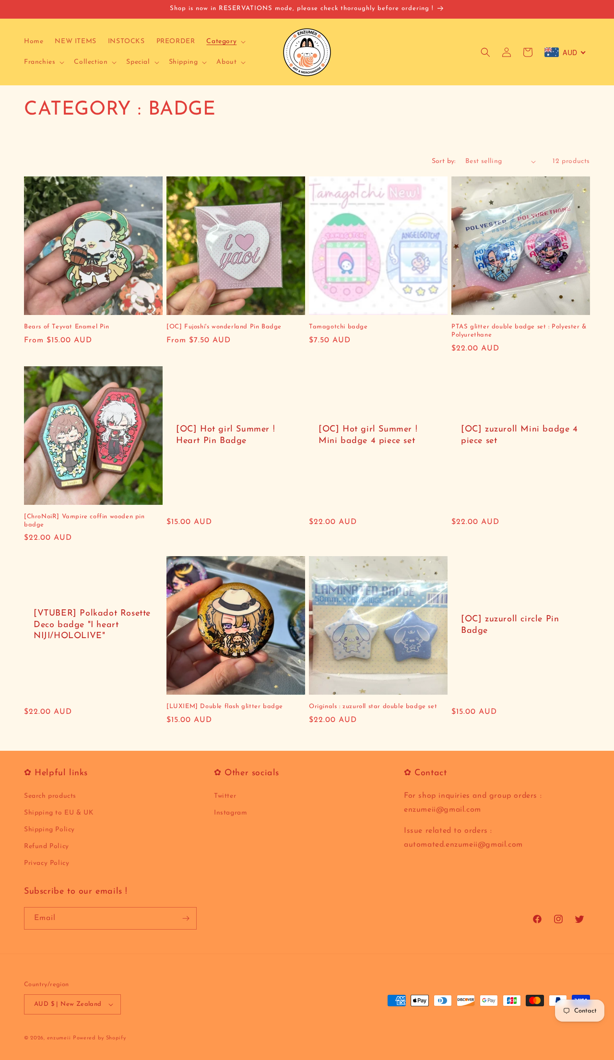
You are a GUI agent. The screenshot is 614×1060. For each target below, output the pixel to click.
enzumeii (59, 1038)
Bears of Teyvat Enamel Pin (66, 327)
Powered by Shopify (99, 1038)
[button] (225, 42)
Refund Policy (46, 846)
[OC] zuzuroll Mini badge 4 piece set (519, 435)
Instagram (230, 812)
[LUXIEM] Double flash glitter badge (224, 706)
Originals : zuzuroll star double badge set (373, 706)
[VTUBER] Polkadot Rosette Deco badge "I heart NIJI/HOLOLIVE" (92, 625)
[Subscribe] (185, 918)
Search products (50, 796)
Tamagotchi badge (338, 327)
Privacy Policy (46, 863)
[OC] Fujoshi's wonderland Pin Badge (224, 327)
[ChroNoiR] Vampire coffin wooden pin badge (84, 520)
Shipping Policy (49, 829)
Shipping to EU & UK (59, 812)
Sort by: (444, 161)
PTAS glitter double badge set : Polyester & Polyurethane (519, 331)
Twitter (225, 796)
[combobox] (565, 52)
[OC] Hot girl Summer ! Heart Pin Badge (225, 435)
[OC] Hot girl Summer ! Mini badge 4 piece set (368, 435)
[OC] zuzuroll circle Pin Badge (510, 625)
